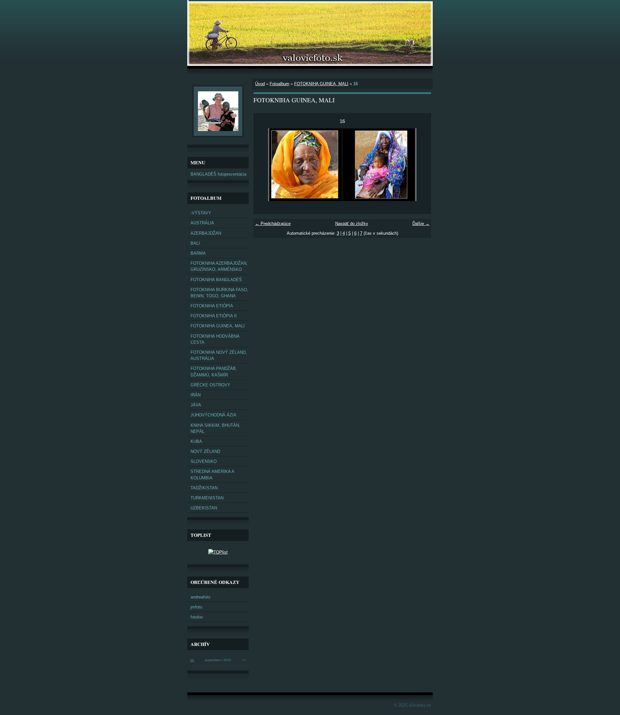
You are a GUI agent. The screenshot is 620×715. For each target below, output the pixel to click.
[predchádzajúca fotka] (264, 164)
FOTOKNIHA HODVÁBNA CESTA (215, 339)
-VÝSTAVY (201, 212)
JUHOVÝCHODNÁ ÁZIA (213, 415)
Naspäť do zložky (351, 223)
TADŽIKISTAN (204, 487)
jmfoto (196, 607)
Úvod (260, 83)
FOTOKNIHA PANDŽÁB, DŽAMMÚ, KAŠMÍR (214, 371)
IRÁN (196, 395)
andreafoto (200, 597)
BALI (195, 243)
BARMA (198, 253)
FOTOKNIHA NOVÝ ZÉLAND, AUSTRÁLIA (219, 355)
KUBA (196, 441)
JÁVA (196, 405)
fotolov (197, 617)
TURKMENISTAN (207, 497)
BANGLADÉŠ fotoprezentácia (218, 174)
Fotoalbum (279, 83)
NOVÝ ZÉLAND (205, 451)
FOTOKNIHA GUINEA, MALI (321, 83)
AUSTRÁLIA (202, 222)
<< (192, 660)
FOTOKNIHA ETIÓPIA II (214, 315)
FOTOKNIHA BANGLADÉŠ (216, 279)
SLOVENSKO (204, 461)
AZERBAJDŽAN (206, 233)
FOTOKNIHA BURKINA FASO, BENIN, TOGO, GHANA (219, 292)
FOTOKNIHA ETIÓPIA (212, 305)
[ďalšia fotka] (420, 164)
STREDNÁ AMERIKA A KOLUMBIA (212, 474)
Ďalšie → (420, 223)
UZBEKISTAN (204, 508)
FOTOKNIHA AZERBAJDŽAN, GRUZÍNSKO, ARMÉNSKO (219, 266)
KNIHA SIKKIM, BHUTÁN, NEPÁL (215, 428)
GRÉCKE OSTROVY (210, 385)
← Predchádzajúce (273, 223)
